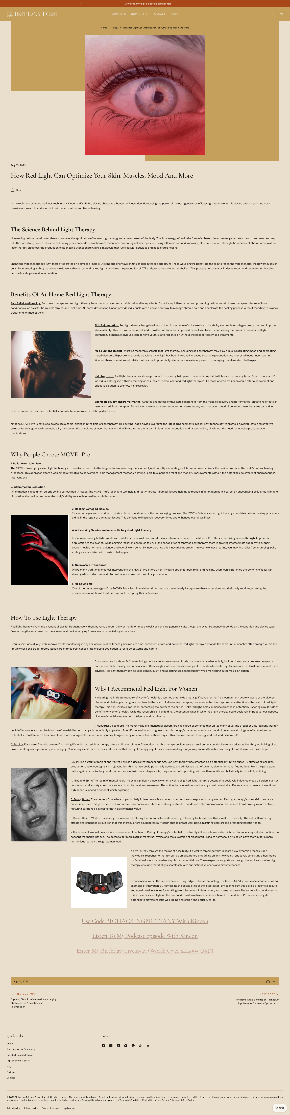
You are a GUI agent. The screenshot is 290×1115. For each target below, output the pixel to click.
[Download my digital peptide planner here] (145, 4)
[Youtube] (125, 1045)
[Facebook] (111, 1045)
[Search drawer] (274, 14)
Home (104, 27)
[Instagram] (103, 1045)
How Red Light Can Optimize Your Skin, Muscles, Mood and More (156, 27)
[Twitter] (118, 1045)
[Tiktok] (140, 1045)
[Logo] (32, 14)
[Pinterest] (133, 1045)
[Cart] (281, 14)
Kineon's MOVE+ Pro (23, 424)
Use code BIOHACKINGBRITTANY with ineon (145, 921)
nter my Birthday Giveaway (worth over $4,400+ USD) (146, 950)
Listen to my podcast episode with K (138, 936)
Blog (115, 27)
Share (18, 190)
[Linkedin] (148, 1045)
